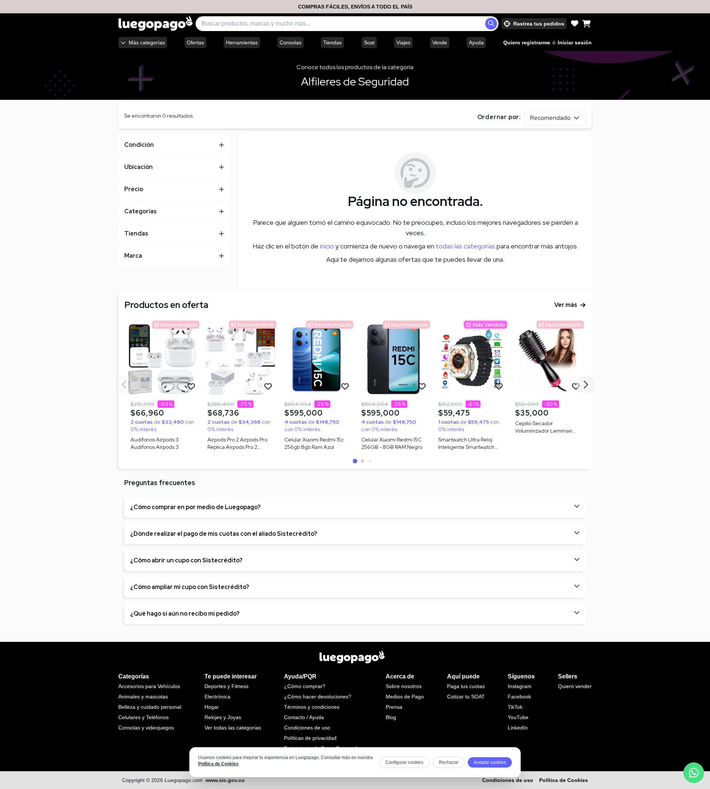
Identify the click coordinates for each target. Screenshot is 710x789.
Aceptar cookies (490, 762)
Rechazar (449, 762)
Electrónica (217, 697)
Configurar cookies (404, 762)
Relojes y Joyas (222, 717)
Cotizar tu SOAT (466, 697)
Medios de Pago (405, 697)
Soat (369, 42)
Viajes (403, 42)
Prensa (394, 707)
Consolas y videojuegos (146, 728)
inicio (327, 246)
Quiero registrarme (526, 42)
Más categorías (147, 42)
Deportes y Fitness (226, 686)
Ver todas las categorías (232, 728)
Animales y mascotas (143, 697)
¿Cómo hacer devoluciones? (317, 697)
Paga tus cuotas (466, 686)
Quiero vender (575, 686)
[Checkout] (586, 23)
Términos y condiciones (311, 707)
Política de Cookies (218, 763)
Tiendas (332, 42)
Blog (391, 717)
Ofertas (195, 42)
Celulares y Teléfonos (143, 717)
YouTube (518, 717)
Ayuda (476, 42)
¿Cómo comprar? (304, 686)
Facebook (519, 697)
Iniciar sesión (575, 42)
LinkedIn (518, 728)
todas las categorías (465, 246)
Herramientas (242, 42)
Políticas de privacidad (310, 738)
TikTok (515, 707)
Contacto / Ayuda (304, 717)
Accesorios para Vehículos (149, 686)
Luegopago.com (184, 780)
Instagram (519, 686)
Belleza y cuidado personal (149, 707)
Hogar (211, 707)
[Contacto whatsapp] (693, 772)
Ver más (565, 305)
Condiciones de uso (307, 728)
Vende (439, 42)
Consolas (290, 42)
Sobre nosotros (404, 686)
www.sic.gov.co (225, 780)
